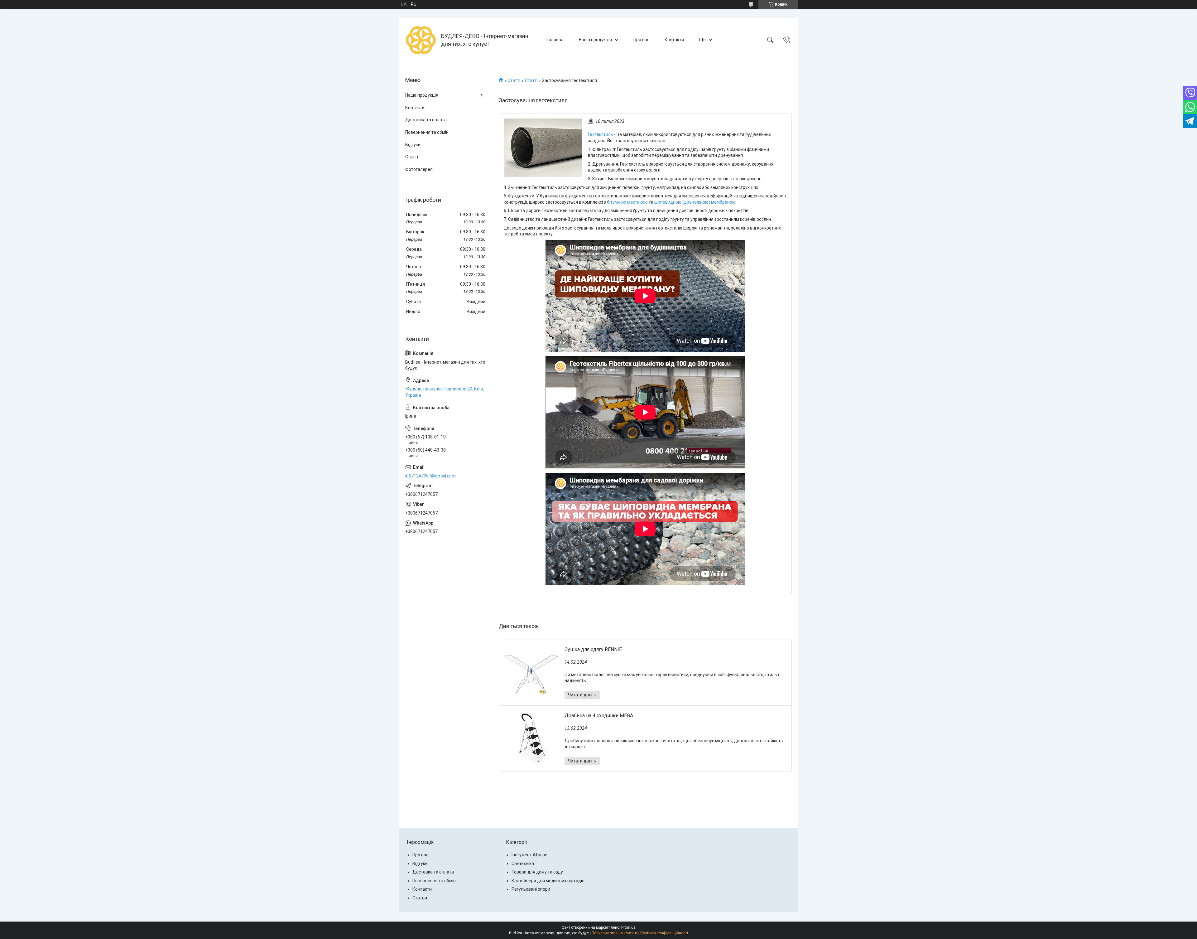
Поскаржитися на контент (614, 933)
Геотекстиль (601, 134)
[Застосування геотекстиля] (543, 148)
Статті (513, 80)
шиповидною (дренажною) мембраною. (695, 202)
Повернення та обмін (427, 132)
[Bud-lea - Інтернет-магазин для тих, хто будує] (420, 40)
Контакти (674, 39)
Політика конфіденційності (664, 933)
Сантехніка (523, 863)
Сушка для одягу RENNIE (593, 649)
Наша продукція (595, 39)
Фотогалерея (419, 169)
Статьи (419, 897)
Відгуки (413, 144)
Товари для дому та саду (537, 871)
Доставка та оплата (426, 119)
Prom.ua (628, 927)
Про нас (641, 39)
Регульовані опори (531, 889)
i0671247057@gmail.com (430, 475)
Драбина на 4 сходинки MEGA (599, 716)
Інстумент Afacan (529, 854)
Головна (555, 39)
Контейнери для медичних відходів (548, 880)
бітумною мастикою (627, 202)
